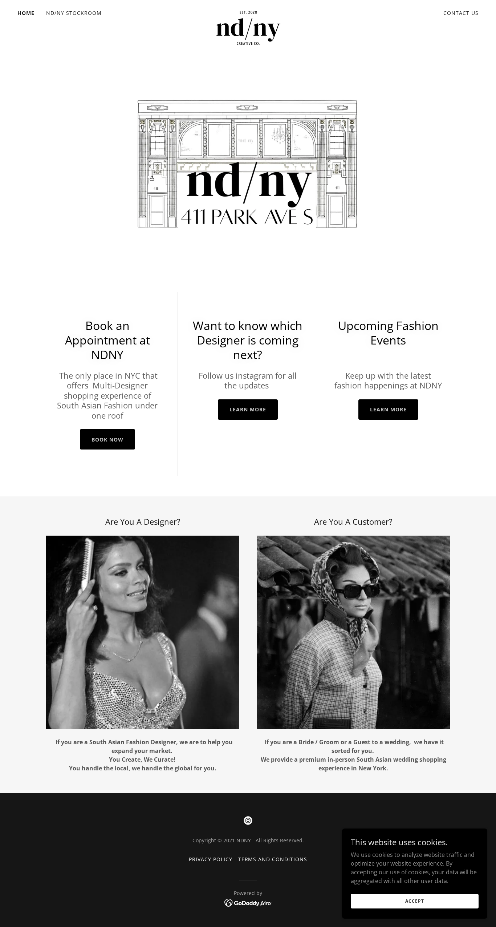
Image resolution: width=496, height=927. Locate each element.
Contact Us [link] (461, 12)
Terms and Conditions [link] (273, 859)
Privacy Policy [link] (210, 859)
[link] (248, 12)
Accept (414, 901)
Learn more (247, 409)
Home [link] (25, 12)
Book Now (107, 439)
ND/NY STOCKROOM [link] (74, 12)
